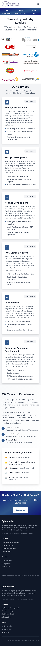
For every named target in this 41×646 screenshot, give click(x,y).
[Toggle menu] (38, 4)
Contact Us (20, 510)
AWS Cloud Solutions (9, 548)
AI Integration (6, 551)
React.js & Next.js (8, 545)
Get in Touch (6, 567)
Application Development (10, 542)
